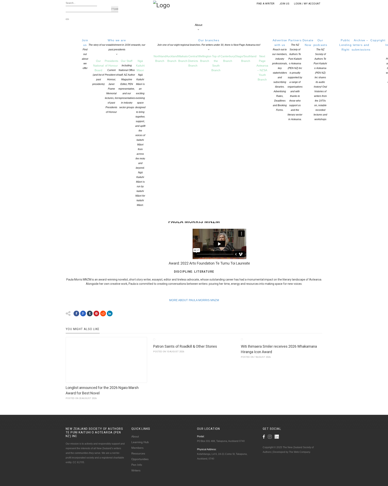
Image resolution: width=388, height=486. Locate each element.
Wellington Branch (204, 58)
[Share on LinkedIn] (110, 313)
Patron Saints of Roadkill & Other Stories (185, 346)
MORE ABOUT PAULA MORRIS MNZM (194, 300)
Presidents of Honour (111, 86)
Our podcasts (320, 80)
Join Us (284, 3)
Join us (85, 54)
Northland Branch (160, 58)
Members (137, 447)
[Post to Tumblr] (90, 313)
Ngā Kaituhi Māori (140, 132)
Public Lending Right (345, 45)
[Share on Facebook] (76, 313)
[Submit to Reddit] (103, 313)
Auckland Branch (172, 58)
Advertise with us (280, 75)
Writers (135, 470)
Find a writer (266, 3)
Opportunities (140, 459)
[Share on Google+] (83, 313)
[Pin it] (96, 313)
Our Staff (126, 84)
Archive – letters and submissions (361, 45)
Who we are (117, 45)
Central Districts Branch (193, 61)
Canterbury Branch (227, 58)
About (198, 24)
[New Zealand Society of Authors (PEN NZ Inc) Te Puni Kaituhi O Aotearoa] (161, 5)
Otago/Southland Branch (245, 58)
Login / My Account (307, 3)
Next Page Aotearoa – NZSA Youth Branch (262, 68)
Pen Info (136, 464)
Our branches (208, 42)
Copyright (377, 40)
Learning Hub (140, 442)
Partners (295, 80)
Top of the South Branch (215, 63)
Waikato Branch (183, 58)
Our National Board (98, 72)
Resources (138, 453)
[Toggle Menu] (67, 19)
